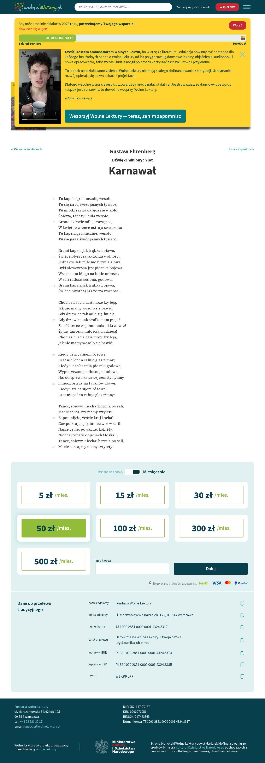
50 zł (53, 528)
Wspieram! (227, 7)
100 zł (132, 528)
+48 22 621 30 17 (31, 721)
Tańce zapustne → (241, 149)
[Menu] (247, 7)
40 (53, 447)
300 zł (211, 528)
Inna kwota (103, 560)
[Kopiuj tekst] (242, 603)
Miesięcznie (154, 472)
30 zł (211, 495)
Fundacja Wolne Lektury (31, 706)
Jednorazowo (109, 472)
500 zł (53, 561)
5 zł (54, 495)
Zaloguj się (184, 7)
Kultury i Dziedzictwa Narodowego (200, 747)
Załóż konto (202, 7)
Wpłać (237, 25)
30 (53, 384)
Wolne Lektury (46, 749)
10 (53, 257)
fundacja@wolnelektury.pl (41, 726)
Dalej (211, 568)
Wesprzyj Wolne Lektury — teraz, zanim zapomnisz (125, 116)
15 (53, 286)
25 (53, 355)
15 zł (132, 495)
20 (53, 320)
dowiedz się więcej (33, 28)
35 (53, 418)
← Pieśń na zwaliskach (26, 149)
